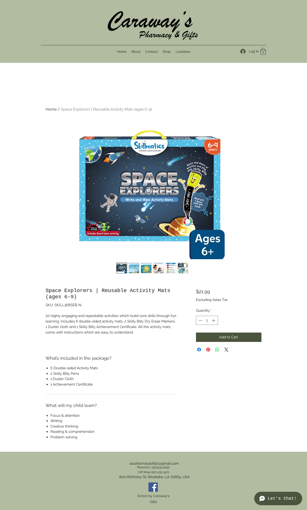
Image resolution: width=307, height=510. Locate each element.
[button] (263, 51)
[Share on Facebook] (199, 349)
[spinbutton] (207, 320)
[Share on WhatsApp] (217, 349)
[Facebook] (153, 487)
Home (51, 109)
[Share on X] (226, 349)
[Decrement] (200, 320)
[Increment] (214, 320)
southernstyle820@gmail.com (154, 463)
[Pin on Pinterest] (208, 349)
